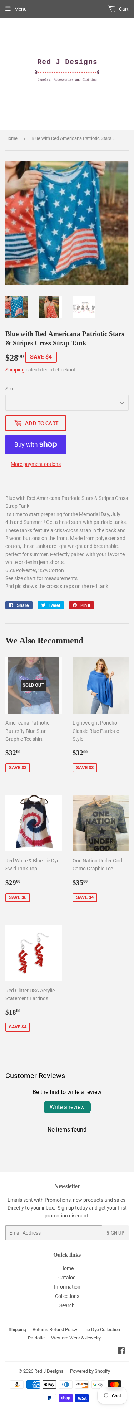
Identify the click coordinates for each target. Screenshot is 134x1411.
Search (67, 1305)
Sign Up (115, 1233)
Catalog (67, 1277)
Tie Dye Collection (102, 1329)
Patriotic (36, 1338)
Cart (123, 9)
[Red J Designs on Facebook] (121, 1351)
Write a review (67, 1107)
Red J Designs (49, 1371)
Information (67, 1287)
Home (11, 138)
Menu (20, 9)
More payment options (36, 464)
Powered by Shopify (90, 1371)
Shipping (15, 370)
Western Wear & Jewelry (76, 1338)
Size (9, 388)
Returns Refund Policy (55, 1329)
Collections (67, 1296)
